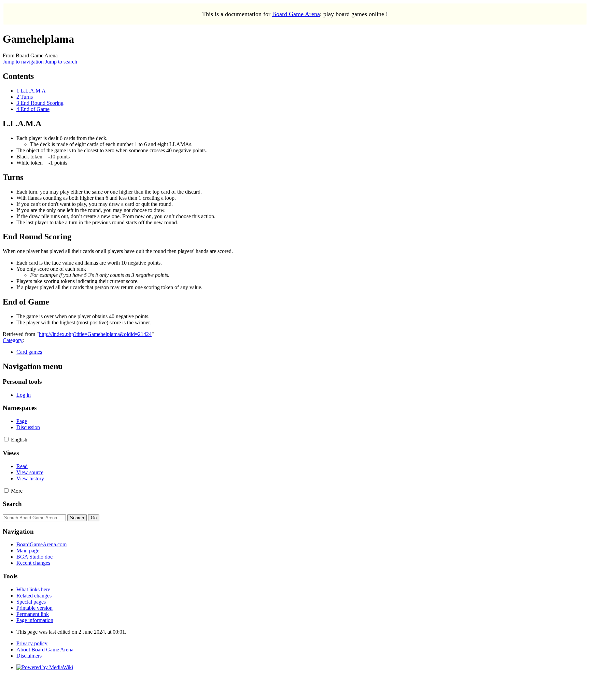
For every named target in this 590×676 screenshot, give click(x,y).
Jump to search (61, 62)
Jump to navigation (23, 62)
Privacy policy (31, 643)
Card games (29, 352)
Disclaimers (29, 656)
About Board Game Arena (44, 649)
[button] (6, 439)
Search (12, 503)
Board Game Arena (296, 14)
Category (13, 340)
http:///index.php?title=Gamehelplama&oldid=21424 (95, 334)
